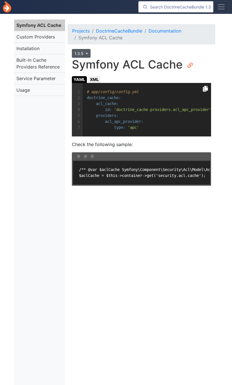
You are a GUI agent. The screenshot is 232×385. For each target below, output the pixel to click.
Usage (23, 90)
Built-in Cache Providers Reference (38, 63)
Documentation (165, 31)
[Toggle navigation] (221, 6)
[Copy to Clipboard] (205, 88)
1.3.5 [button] (79, 53)
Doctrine (7, 7)
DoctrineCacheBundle (119, 31)
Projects (81, 31)
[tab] (79, 79)
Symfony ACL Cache (38, 25)
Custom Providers (35, 37)
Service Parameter (36, 78)
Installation (28, 48)
